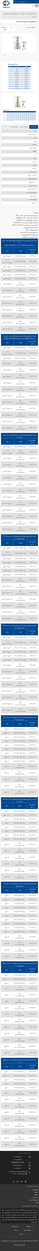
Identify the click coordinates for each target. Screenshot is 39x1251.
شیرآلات (36, 1192)
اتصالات (36, 1195)
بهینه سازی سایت (24, 1241)
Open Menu (36, 6)
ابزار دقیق (35, 1197)
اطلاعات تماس (27, 1230)
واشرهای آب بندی (33, 1200)
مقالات (15, 1230)
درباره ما (21, 1234)
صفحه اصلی (30, 14)
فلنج (37, 1202)
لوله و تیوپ (35, 1190)
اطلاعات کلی (34, 127)
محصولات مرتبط (24, 127)
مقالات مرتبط (14, 127)
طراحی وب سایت (34, 1241)
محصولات (23, 14)
